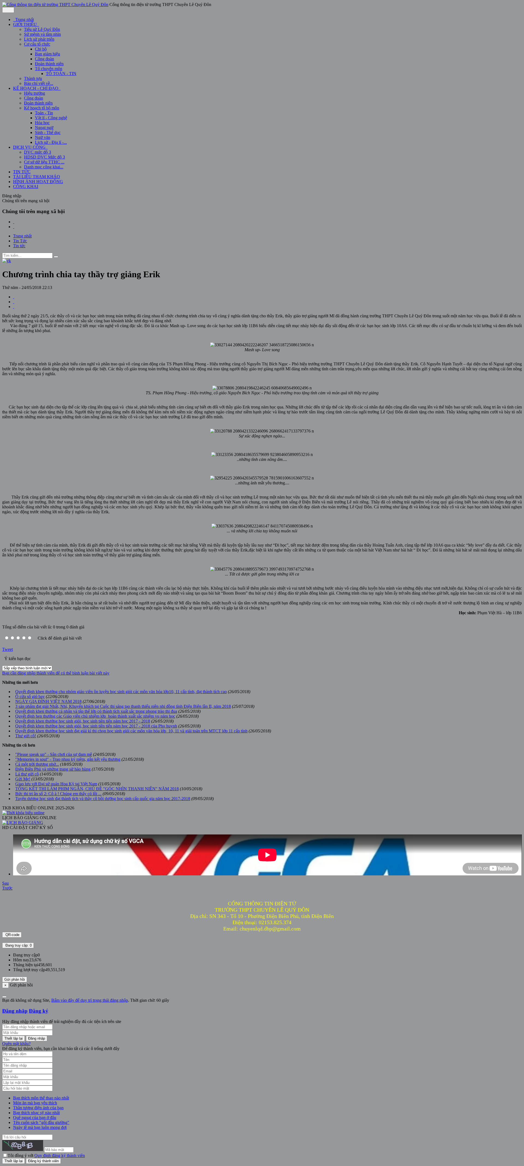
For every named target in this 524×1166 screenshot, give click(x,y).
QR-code (11, 935)
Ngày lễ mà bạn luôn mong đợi (40, 1127)
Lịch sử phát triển (39, 39)
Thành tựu (33, 78)
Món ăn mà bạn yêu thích (35, 1103)
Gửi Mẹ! (22, 779)
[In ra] (13, 301)
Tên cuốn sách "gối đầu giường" (41, 1122)
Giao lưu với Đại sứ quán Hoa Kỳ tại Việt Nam (56, 784)
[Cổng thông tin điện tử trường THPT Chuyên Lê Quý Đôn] (55, 4)
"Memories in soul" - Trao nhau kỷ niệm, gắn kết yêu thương (67, 759)
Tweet (7, 649)
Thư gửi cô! (25, 735)
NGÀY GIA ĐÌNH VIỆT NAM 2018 (48, 701)
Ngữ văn (42, 137)
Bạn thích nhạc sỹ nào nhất (36, 1112)
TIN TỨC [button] (22, 171)
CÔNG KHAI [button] (25, 186)
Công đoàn (44, 58)
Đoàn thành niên (49, 63)
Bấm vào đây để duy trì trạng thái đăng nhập (89, 1000)
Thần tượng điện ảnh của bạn (38, 1107)
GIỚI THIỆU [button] (25, 24)
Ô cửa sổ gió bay (30, 696)
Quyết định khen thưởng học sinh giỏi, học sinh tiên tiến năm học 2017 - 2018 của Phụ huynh (96, 726)
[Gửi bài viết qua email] (13, 296)
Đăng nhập (15, 1011)
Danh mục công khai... (43, 167)
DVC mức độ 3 (37, 152)
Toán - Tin (44, 113)
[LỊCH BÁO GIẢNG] (22, 822)
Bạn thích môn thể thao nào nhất (41, 1098)
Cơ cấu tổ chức (37, 44)
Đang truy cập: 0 (18, 945)
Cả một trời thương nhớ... (37, 764)
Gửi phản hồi (14, 979)
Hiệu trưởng (34, 93)
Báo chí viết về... (38, 83)
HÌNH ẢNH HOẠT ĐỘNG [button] (38, 181)
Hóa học (42, 122)
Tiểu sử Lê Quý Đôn (42, 29)
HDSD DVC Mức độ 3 (44, 157)
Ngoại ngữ (44, 127)
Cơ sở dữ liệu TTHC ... (44, 162)
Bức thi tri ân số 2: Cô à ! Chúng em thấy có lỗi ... (58, 793)
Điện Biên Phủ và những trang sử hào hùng (53, 769)
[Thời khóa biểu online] (23, 812)
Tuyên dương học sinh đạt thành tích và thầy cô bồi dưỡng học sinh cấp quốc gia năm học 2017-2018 (102, 798)
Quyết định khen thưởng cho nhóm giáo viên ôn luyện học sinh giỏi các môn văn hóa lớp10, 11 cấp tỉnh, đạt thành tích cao (121, 691)
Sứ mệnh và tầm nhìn (42, 34)
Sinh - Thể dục (48, 132)
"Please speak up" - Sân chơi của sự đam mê (53, 754)
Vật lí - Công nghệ (51, 117)
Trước (7, 888)
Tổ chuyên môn (48, 68)
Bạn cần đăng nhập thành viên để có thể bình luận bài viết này (55, 673)
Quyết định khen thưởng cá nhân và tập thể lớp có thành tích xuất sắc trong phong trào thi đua (96, 711)
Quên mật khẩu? (16, 1043)
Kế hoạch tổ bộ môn (41, 108)
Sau (5, 883)
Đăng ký (38, 1011)
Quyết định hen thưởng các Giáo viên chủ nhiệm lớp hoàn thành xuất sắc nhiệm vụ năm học (95, 716)
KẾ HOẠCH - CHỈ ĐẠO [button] (36, 88)
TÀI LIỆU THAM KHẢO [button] (36, 176)
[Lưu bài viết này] (13, 306)
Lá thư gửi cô (27, 774)
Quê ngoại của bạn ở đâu (34, 1117)
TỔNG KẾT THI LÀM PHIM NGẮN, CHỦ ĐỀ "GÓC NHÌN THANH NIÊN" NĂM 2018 (97, 788)
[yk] (6, 260)
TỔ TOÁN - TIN (61, 73)
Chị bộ (41, 49)
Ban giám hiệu (47, 54)
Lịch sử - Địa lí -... (51, 142)
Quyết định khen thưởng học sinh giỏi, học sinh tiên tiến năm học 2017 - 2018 (82, 721)
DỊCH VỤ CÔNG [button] (30, 147)
